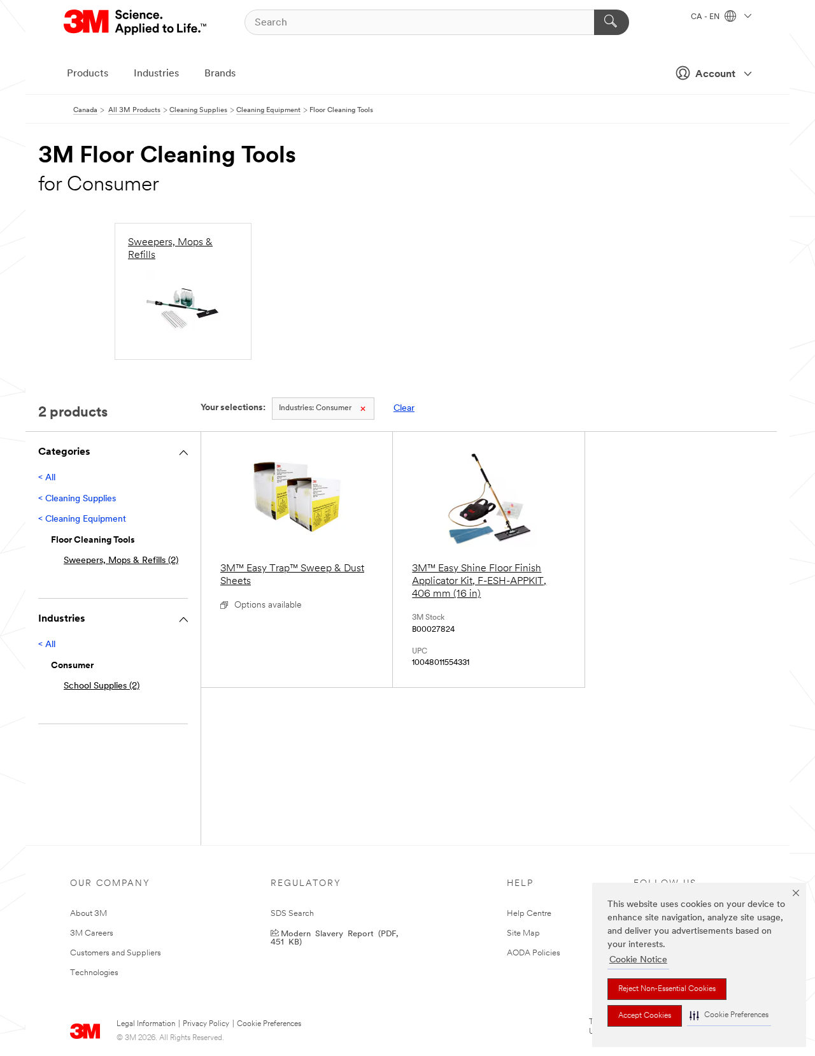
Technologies (94, 973)
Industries (156, 74)
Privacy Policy (206, 1024)
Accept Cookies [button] (644, 1016)
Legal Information (146, 1024)
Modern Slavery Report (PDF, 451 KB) (334, 937)
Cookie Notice (638, 960)
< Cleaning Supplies (77, 499)
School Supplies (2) (101, 686)
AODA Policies (533, 953)
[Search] (611, 22)
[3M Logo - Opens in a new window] (136, 22)
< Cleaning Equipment (82, 519)
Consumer (315, 408)
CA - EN (706, 17)
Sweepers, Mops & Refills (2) (121, 561)
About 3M (88, 914)
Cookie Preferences (269, 1024)
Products (87, 74)
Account (715, 74)
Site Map (523, 933)
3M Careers (91, 933)
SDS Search (292, 914)
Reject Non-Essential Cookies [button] (667, 989)
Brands (220, 74)
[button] (729, 1015)
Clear (404, 408)
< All (46, 478)
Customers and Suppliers (115, 953)
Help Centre (529, 914)
